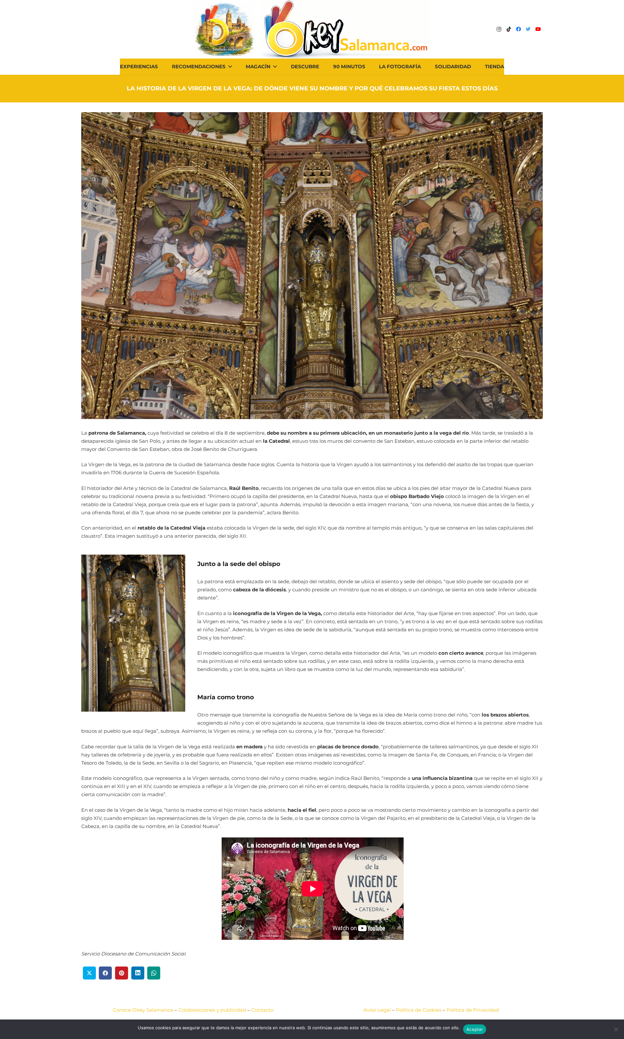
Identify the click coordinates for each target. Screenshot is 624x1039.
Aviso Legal (377, 1010)
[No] (616, 1029)
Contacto (262, 1010)
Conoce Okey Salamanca (143, 1010)
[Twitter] (528, 29)
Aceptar (474, 1029)
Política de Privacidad (473, 1010)
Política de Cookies (418, 1010)
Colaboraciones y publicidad (212, 1010)
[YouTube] (538, 29)
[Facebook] (518, 29)
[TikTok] (509, 29)
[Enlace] (345, 29)
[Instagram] (499, 29)
